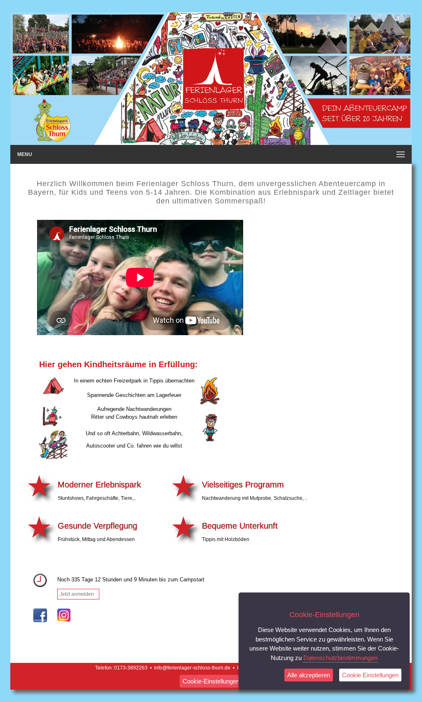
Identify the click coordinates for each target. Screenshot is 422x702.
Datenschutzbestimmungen (340, 657)
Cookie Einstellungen (370, 675)
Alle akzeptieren (308, 675)
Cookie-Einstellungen (211, 681)
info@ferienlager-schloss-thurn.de (192, 668)
